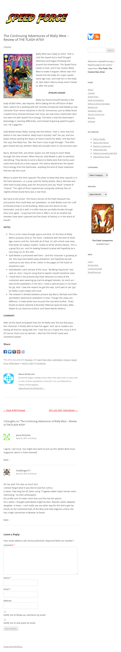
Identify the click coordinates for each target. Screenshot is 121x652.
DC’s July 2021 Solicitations (63, 410)
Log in (90, 261)
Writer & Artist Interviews (99, 103)
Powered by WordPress (13, 646)
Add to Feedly (99, 139)
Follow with (100, 149)
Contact (91, 93)
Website (8, 600)
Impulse (66, 359)
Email (7, 589)
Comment (9, 545)
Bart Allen (47, 359)
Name (7, 577)
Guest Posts (93, 96)
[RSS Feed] (97, 39)
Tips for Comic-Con (96, 114)
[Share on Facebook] (5, 351)
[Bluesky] (91, 39)
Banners (91, 118)
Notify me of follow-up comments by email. (25, 615)
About (90, 89)
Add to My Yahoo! (101, 142)
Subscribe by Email (101, 156)
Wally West (14, 363)
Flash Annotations (96, 100)
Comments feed (95, 268)
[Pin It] (18, 351)
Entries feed (93, 265)
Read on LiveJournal (102, 146)
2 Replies (7, 47)
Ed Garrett (41, 363)
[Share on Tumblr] (14, 351)
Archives (91, 121)
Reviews (28, 359)
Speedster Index (95, 110)
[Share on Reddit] (23, 351)
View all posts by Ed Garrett (31, 388)
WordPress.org (94, 272)
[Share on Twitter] (10, 351)
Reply (6, 459)
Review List (93, 107)
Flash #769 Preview (14, 410)
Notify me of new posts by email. (20, 622)
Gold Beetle (57, 359)
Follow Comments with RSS (105, 153)
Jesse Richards (23, 435)
